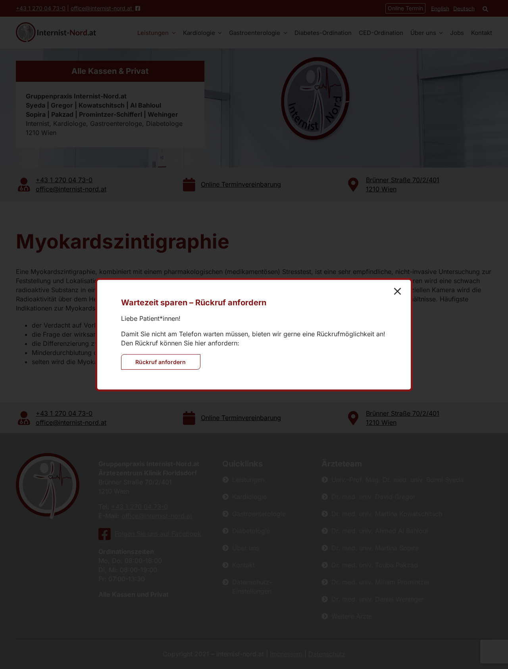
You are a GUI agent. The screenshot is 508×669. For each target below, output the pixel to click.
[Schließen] (397, 291)
